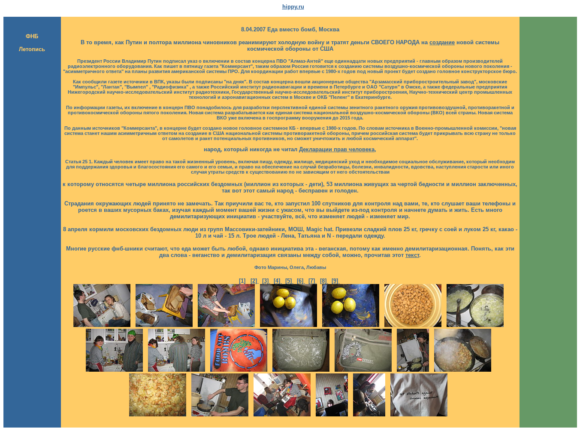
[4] (278, 281)
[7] (312, 281)
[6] (301, 281)
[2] (255, 281)
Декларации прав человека (337, 149)
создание (442, 42)
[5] (289, 281)
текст (412, 255)
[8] (324, 281)
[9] (336, 281)
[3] (266, 281)
